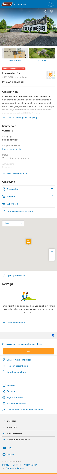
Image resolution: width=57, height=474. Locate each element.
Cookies (17, 464)
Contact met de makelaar (19, 359)
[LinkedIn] (10, 448)
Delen (10, 391)
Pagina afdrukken (15, 397)
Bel (28, 351)
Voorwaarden (30, 464)
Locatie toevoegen (16, 322)
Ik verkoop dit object (16, 403)
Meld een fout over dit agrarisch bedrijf (25, 409)
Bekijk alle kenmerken (17, 173)
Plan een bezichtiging (17, 366)
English (10, 454)
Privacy (5, 464)
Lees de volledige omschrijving (22, 117)
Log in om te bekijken (12, 149)
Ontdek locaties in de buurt (20, 211)
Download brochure (16, 372)
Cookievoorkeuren (15, 468)
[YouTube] (4, 448)
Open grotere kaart (16, 275)
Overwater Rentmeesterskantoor (22, 344)
